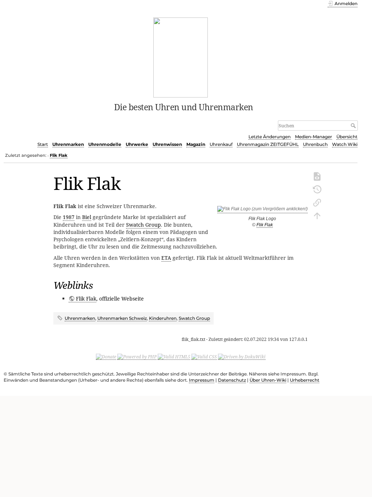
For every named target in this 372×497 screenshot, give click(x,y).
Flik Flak (59, 155)
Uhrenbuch (315, 144)
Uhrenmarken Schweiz (122, 318)
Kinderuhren (163, 318)
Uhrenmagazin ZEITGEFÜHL (268, 144)
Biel (86, 217)
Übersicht (346, 136)
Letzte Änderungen (269, 136)
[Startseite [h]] (180, 57)
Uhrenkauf (221, 144)
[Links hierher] (317, 201)
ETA (166, 257)
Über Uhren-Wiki (268, 380)
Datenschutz (232, 380)
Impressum (201, 380)
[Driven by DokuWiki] (242, 356)
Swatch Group (143, 224)
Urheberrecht (304, 380)
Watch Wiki (344, 144)
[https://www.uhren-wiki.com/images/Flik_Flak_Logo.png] (262, 210)
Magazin (195, 144)
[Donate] (106, 356)
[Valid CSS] (204, 356)
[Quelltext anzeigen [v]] (317, 175)
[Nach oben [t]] (317, 215)
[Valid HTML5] (174, 356)
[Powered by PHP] (137, 356)
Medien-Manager (313, 136)
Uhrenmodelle (104, 144)
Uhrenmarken (68, 144)
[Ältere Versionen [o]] (317, 188)
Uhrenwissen (167, 144)
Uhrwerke (137, 144)
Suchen (354, 125)
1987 (68, 217)
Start (42, 144)
